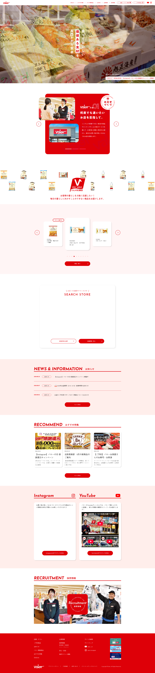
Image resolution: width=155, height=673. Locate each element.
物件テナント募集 (64, 654)
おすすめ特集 (80, 2)
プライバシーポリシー (53, 666)
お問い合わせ (75, 666)
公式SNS (99, 2)
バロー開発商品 (90, 2)
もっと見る (78, 404)
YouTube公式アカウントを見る (100, 553)
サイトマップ (89, 643)
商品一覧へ (78, 263)
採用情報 (113, 2)
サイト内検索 (89, 639)
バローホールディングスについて (89, 666)
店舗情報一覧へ (91, 341)
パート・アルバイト (64, 647)
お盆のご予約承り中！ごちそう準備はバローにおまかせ (71, 395)
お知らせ (72, 2)
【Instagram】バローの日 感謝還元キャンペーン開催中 (71, 377)
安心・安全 (62, 651)
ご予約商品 (37, 643)
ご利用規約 (65, 666)
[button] (38, 124)
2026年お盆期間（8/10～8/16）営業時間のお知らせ (73, 386)
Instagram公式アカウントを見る (55, 553)
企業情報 (106, 2)
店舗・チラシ (38, 639)
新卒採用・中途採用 (64, 645)
